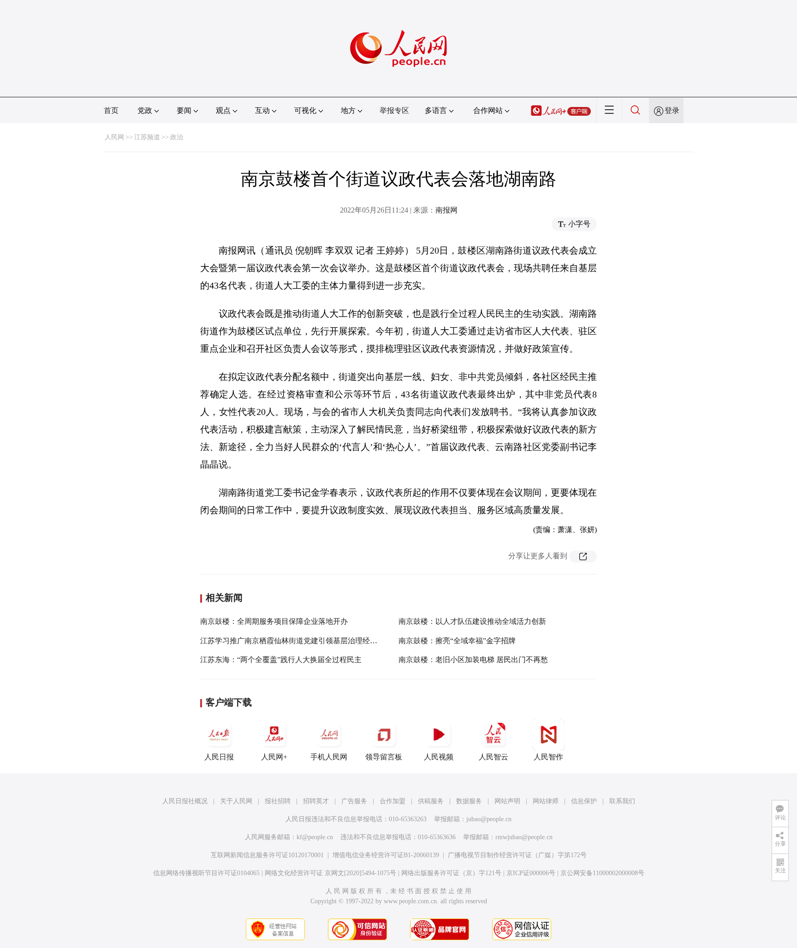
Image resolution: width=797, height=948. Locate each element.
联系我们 (622, 801)
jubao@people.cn (489, 819)
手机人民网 (328, 757)
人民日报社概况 (185, 801)
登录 (672, 110)
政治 (176, 137)
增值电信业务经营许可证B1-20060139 (386, 855)
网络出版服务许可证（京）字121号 (451, 873)
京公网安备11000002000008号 (602, 873)
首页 (111, 110)
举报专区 (394, 110)
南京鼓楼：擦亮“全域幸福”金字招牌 (457, 641)
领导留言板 (383, 757)
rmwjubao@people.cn (524, 837)
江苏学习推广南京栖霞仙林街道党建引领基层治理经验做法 (296, 641)
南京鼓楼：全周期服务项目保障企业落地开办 (274, 621)
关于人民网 (236, 801)
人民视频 (438, 757)
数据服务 (469, 801)
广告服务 (354, 801)
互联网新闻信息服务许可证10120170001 (267, 855)
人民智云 (493, 757)
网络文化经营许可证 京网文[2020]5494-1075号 (330, 873)
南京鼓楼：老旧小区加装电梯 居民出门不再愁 (473, 660)
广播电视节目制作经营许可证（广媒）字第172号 (517, 855)
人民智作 (548, 757)
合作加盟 (392, 801)
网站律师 (546, 801)
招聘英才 (316, 801)
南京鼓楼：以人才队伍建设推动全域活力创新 (472, 621)
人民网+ (274, 757)
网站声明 (507, 801)
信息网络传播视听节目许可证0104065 (206, 873)
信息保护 (584, 801)
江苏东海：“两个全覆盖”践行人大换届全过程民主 (281, 660)
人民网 (114, 137)
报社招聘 (278, 801)
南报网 (446, 210)
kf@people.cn (315, 837)
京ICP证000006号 (530, 873)
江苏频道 (147, 137)
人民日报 (219, 757)
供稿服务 (431, 801)
